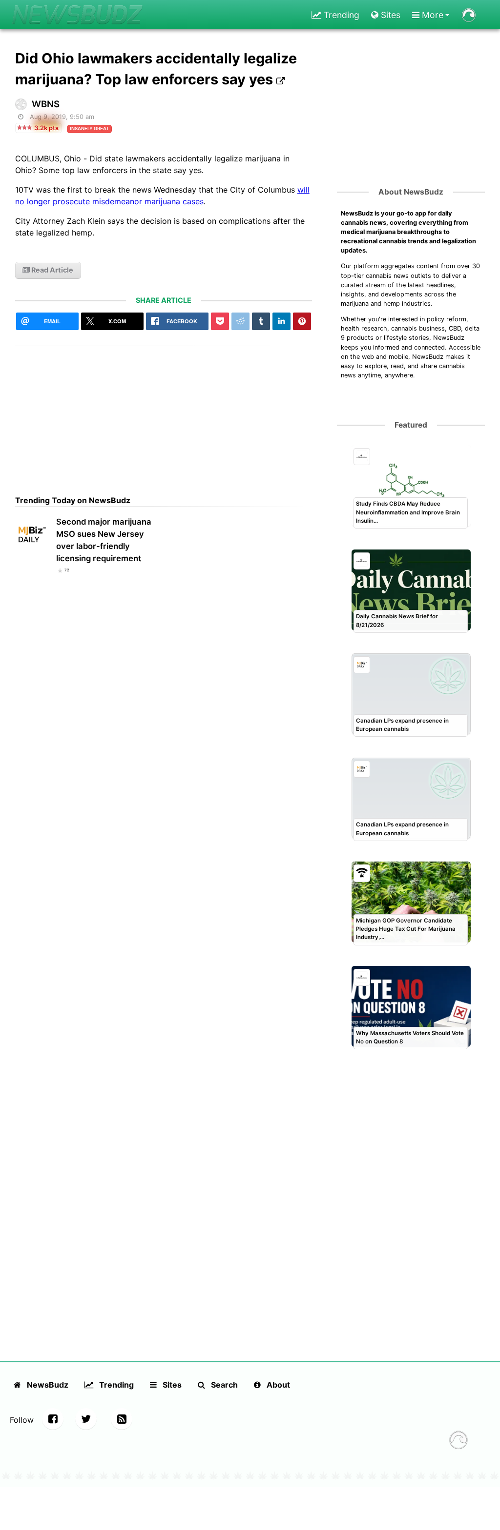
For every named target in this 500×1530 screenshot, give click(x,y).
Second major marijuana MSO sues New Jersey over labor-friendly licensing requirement (103, 540)
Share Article (163, 300)
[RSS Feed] (121, 1419)
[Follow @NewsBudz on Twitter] (86, 1419)
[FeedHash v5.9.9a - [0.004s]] (458, 1441)
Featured (411, 425)
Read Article (51, 270)
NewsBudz (46, 1385)
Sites (389, 15)
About (277, 1385)
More (431, 15)
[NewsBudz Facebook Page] (52, 1419)
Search (223, 1385)
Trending (340, 15)
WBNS (46, 104)
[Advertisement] (163, 414)
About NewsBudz (410, 191)
